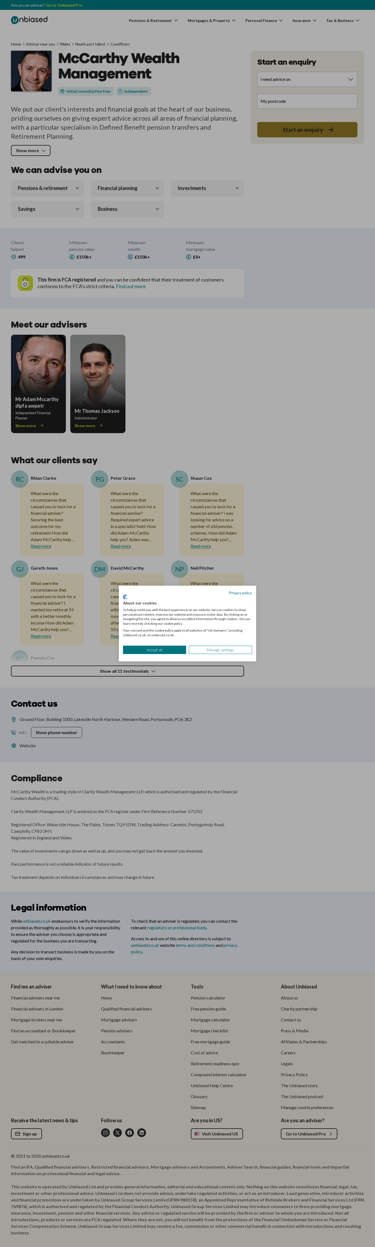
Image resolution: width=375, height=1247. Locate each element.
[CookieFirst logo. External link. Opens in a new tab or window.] (125, 597)
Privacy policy (240, 592)
